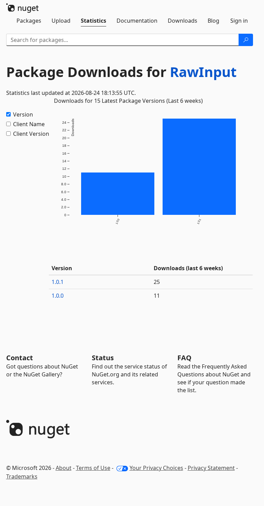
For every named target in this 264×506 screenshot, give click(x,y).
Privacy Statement (211, 468)
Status (103, 357)
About (64, 468)
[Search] (246, 40)
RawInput (203, 71)
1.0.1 (58, 282)
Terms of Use (93, 468)
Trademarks (21, 476)
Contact (19, 357)
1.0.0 (58, 295)
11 (157, 295)
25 (157, 282)
